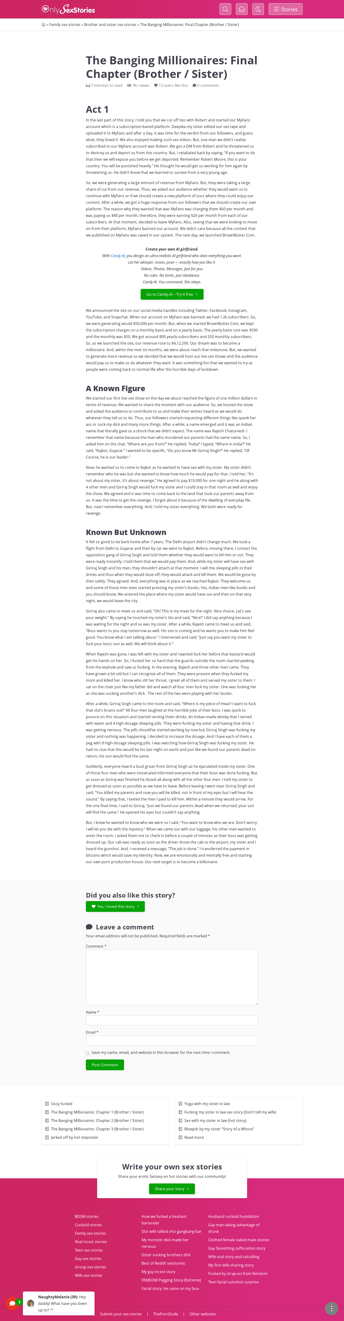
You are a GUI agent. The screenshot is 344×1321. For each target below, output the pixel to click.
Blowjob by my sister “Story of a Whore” (219, 1129)
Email (92, 1032)
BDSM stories (87, 1216)
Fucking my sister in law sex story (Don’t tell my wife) (230, 1112)
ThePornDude (165, 1314)
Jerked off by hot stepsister (75, 1137)
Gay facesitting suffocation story (236, 1248)
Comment (96, 946)
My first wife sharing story (231, 1265)
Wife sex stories (88, 1275)
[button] (50, 1303)
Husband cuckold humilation (233, 1216)
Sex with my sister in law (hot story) (215, 1120)
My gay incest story (158, 1271)
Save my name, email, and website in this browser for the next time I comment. (161, 1052)
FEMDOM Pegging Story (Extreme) (171, 1280)
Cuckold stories (88, 1224)
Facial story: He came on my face (170, 1288)
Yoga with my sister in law (207, 1103)
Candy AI (118, 255)
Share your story (169, 1188)
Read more (194, 1137)
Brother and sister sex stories (110, 24)
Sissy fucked (61, 1103)
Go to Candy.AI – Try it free (169, 294)
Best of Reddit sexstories (163, 1263)
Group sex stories (90, 1267)
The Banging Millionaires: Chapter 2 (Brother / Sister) (97, 1120)
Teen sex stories (89, 1250)
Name (92, 1012)
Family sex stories (65, 24)
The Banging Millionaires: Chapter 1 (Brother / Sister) (97, 1112)
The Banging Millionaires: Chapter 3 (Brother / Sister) (97, 1129)
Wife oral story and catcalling (233, 1256)
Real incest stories (91, 1241)
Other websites (202, 1314)
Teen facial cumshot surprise (233, 1282)
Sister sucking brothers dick (166, 1254)
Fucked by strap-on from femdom (237, 1273)
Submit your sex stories (121, 1314)
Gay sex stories (88, 1258)
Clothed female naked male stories (238, 1239)
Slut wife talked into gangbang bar (171, 1231)
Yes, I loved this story (115, 906)
